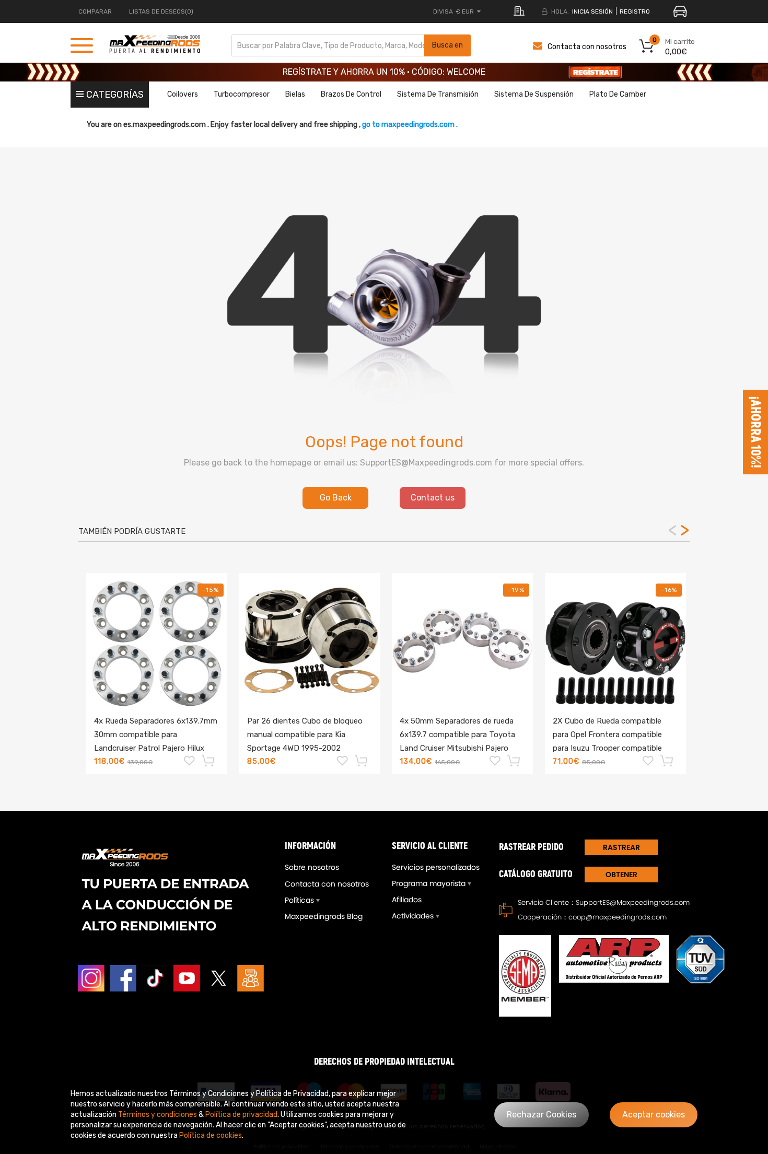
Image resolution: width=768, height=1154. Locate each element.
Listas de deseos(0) (161, 11)
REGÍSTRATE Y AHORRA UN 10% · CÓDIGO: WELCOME (384, 72)
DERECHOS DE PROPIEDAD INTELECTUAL (384, 1062)
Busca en (447, 45)
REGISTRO (635, 11)
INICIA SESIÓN (592, 11)
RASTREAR (621, 847)
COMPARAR (95, 11)
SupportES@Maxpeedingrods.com (633, 902)
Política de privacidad (241, 1114)
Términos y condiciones (157, 1114)
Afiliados (407, 899)
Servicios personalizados (436, 867)
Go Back (336, 498)
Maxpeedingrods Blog (324, 916)
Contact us (433, 498)
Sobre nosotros (312, 867)
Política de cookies (210, 1135)
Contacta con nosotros (587, 46)
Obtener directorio (621, 875)
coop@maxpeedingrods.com (617, 917)
